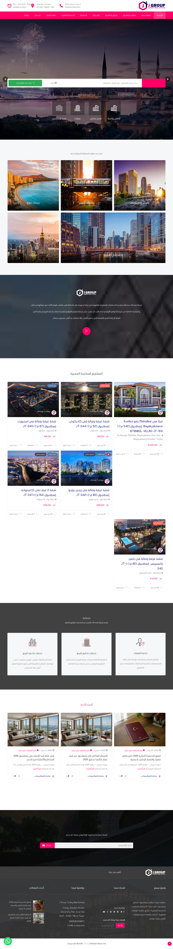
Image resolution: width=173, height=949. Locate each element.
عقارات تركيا (160, 902)
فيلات (77, 118)
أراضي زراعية (114, 118)
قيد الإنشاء (52, 385)
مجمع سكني (59, 118)
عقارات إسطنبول (147, 902)
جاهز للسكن (105, 385)
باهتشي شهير (113, 255)
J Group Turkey (150, 411)
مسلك (33, 255)
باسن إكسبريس (139, 202)
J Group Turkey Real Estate (145, 776)
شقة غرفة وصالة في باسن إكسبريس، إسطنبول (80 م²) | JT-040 (142, 563)
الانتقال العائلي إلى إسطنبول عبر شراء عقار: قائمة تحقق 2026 (19, 918)
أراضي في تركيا (115, 872)
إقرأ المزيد (141, 769)
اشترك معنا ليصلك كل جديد (114, 920)
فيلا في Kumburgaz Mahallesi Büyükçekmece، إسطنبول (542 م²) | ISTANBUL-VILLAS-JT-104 (140, 426)
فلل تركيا (152, 906)
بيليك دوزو (33, 202)
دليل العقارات (139, 915)
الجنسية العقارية (158, 910)
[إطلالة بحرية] (108, 454)
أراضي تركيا (161, 919)
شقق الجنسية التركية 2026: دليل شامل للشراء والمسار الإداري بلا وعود (20, 905)
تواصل (151, 919)
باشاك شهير (86, 202)
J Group (86, 944)
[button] (8, 941)
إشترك (48, 845)
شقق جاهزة (144, 910)
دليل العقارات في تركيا (134, 750)
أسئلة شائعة (151, 915)
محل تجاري (96, 118)
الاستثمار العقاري (139, 906)
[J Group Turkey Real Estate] (152, 6)
